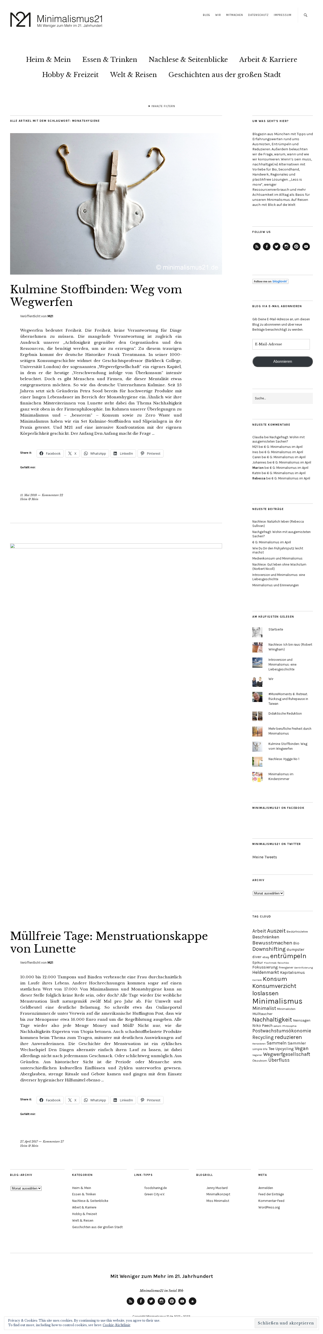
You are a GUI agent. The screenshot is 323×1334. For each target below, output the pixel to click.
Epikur (257, 962)
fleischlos (283, 962)
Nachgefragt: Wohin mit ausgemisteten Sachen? (278, 439)
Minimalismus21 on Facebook (278, 808)
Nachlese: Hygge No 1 (283, 759)
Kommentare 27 (53, 1141)
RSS (130, 1304)
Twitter (151, 1304)
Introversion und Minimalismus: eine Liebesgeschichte (282, 664)
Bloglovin (192, 1304)
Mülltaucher (262, 1014)
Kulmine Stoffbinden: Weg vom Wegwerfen (96, 296)
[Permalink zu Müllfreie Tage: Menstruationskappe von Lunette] (116, 546)
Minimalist (264, 1008)
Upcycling (284, 1048)
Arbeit (259, 931)
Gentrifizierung (303, 967)
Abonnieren (282, 361)
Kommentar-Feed (271, 1201)
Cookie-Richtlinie (116, 1325)
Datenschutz (258, 15)
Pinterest (172, 1304)
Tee (271, 1048)
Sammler (297, 1043)
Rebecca (258, 478)
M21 (50, 316)
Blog (206, 15)
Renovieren (259, 1043)
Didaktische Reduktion (285, 713)
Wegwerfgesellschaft (286, 1054)
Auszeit (276, 930)
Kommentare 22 (52, 495)
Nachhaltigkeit (272, 1019)
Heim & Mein (48, 60)
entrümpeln (288, 956)
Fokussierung (265, 967)
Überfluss (279, 1060)
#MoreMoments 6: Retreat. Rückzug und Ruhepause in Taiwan (288, 699)
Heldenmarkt (265, 972)
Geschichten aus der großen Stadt (224, 75)
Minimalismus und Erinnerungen (275, 585)
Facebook (141, 1304)
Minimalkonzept (218, 1194)
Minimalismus (277, 1001)
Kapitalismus (292, 972)
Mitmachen (234, 15)
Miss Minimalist (217, 1201)
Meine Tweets (264, 857)
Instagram (161, 1304)
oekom (277, 1026)
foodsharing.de (155, 1188)
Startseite (275, 629)
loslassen (265, 993)
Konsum (275, 978)
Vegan (302, 1048)
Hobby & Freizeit (70, 75)
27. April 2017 (29, 1141)
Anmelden (265, 1188)
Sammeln (277, 1043)
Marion (258, 468)
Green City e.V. (154, 1194)
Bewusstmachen (272, 943)
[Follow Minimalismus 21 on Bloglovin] (270, 283)
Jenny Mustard (217, 1188)
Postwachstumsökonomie (281, 1031)
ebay (265, 957)
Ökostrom (259, 1060)
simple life (259, 1049)
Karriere (257, 980)
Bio (296, 943)
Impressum (282, 15)
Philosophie (289, 1026)
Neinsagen (301, 1020)
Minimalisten (286, 1009)
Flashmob (270, 962)
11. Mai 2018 (28, 495)
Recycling (263, 1037)
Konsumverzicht (274, 985)
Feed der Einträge (271, 1194)
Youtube (182, 1304)
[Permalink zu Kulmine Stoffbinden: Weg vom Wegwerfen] (116, 273)
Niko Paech (262, 1025)
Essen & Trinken (109, 60)
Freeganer (286, 967)
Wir (218, 15)
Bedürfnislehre (297, 931)
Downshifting (269, 949)
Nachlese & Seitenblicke (188, 60)
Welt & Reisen (133, 75)
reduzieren (288, 1037)
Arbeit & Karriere (268, 60)
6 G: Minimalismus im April (283, 447)
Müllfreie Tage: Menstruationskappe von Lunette (109, 942)
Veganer (257, 1055)
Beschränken (265, 937)
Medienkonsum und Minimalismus (277, 558)
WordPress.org (269, 1207)
